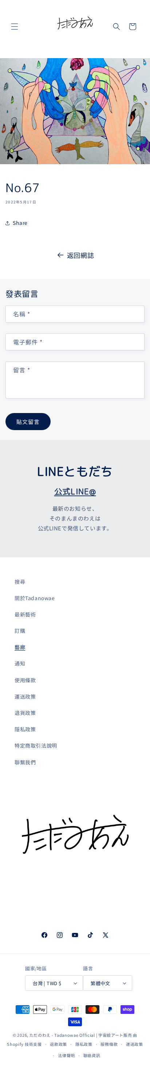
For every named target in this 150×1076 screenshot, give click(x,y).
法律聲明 (66, 1055)
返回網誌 (80, 255)
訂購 (20, 630)
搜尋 (20, 581)
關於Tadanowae (35, 598)
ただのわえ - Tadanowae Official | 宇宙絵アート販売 (80, 1035)
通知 (20, 663)
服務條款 (109, 1044)
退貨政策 (25, 712)
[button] (15, 27)
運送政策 (25, 696)
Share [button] (20, 222)
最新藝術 (25, 614)
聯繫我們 (25, 762)
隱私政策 (25, 729)
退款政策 (58, 1044)
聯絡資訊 (91, 1055)
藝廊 (20, 647)
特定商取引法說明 (36, 745)
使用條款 (25, 680)
